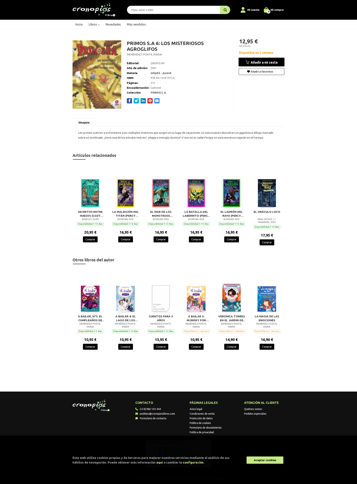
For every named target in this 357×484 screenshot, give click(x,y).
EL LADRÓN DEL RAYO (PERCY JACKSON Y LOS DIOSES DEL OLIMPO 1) (232, 213)
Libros (93, 24)
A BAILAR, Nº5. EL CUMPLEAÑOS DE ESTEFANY (90, 318)
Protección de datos (201, 418)
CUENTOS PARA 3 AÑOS (161, 318)
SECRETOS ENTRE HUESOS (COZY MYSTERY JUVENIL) (90, 213)
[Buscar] (225, 10)
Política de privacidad (202, 432)
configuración (193, 462)
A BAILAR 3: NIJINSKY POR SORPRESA (196, 318)
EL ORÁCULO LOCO (267, 211)
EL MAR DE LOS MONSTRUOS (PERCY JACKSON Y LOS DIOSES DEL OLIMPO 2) (161, 213)
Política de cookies (200, 423)
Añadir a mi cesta (264, 62)
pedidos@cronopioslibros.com (157, 413)
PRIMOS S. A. (158, 92)
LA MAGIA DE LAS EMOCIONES (267, 318)
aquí (159, 462)
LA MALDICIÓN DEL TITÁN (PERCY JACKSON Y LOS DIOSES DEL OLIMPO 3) (126, 213)
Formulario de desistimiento (206, 427)
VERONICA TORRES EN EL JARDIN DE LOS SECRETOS (231, 318)
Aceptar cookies (265, 460)
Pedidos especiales (255, 413)
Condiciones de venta (202, 413)
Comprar (90, 239)
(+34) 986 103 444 (150, 409)
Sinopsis (84, 122)
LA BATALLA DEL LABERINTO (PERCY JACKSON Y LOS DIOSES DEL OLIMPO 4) (196, 213)
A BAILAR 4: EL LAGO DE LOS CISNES (125, 318)
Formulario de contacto (153, 418)
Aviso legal (196, 409)
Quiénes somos (253, 409)
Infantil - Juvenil (161, 73)
